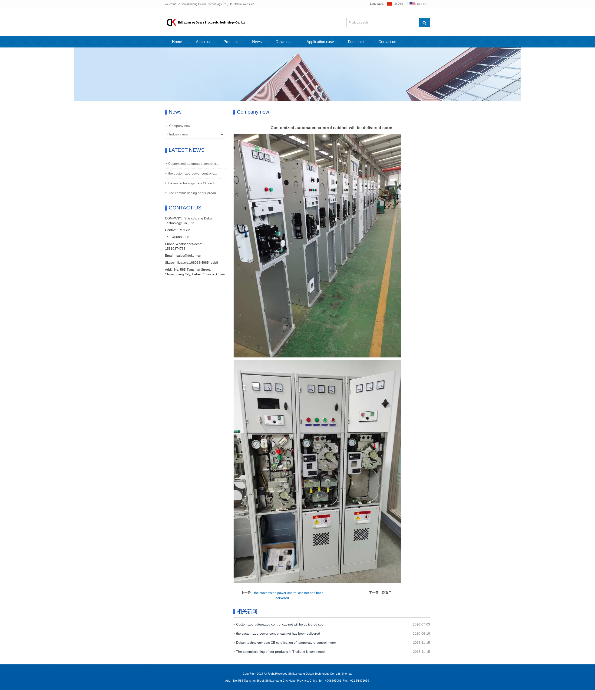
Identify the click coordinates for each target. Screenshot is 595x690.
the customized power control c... (192, 173)
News (257, 42)
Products (231, 42)
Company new (179, 126)
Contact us (387, 42)
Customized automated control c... (193, 163)
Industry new (178, 134)
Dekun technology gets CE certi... (192, 183)
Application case (320, 42)
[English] (419, 3)
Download (284, 42)
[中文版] (396, 3)
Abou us (203, 42)
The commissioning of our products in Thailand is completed (280, 651)
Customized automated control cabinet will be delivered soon (280, 624)
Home (177, 42)
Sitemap (347, 673)
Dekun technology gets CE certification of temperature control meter (286, 642)
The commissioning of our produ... (193, 193)
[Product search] (424, 22)
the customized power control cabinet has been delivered (278, 633)
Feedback (356, 42)
